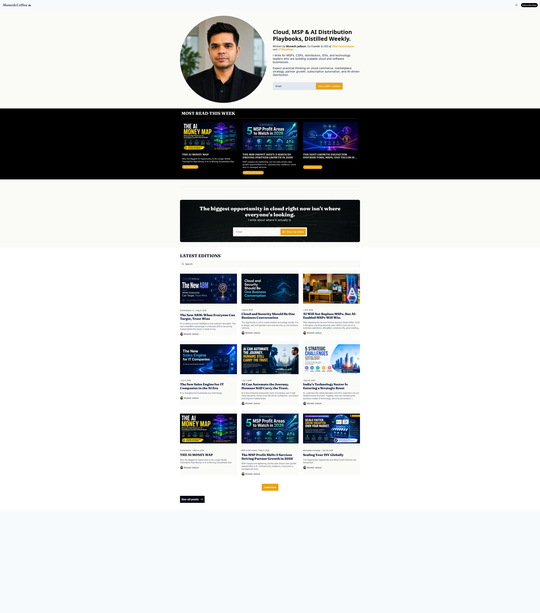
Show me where (295, 231)
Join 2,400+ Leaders (329, 86)
